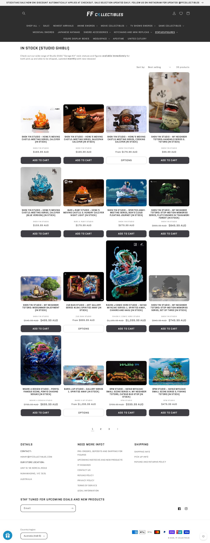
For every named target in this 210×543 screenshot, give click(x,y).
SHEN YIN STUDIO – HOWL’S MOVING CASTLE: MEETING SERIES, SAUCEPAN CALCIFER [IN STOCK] (83, 139)
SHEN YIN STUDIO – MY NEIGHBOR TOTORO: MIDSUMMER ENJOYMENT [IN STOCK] (40, 308)
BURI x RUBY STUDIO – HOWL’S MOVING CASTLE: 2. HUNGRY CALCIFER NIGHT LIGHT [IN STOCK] (83, 213)
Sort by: (141, 67)
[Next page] (117, 429)
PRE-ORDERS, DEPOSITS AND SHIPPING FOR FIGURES (100, 453)
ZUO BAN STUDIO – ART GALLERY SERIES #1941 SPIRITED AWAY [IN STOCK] (83, 308)
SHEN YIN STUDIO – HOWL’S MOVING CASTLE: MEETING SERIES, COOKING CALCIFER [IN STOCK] (126, 139)
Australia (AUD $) (32, 535)
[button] (23, 13)
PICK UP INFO (141, 456)
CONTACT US (84, 470)
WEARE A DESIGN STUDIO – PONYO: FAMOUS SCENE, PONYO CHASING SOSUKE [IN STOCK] (41, 392)
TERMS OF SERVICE (87, 485)
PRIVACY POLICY (85, 480)
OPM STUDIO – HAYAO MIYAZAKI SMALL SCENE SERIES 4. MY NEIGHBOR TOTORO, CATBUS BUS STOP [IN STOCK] (126, 393)
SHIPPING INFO (142, 451)
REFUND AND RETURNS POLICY (150, 461)
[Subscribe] (72, 508)
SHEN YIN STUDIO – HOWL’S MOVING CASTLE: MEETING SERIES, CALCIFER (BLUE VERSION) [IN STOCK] (41, 213)
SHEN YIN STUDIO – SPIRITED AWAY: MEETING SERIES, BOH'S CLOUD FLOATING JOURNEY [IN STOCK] (126, 213)
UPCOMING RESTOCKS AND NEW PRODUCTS (100, 459)
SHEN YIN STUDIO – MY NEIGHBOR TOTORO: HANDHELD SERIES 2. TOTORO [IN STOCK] (169, 139)
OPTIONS (126, 160)
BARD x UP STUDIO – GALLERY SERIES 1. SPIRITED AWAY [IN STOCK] (83, 390)
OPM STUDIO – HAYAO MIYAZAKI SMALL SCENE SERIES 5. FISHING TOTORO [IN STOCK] (169, 392)
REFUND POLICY (85, 475)
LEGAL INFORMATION (88, 490)
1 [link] (92, 429)
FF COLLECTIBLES (183, 538)
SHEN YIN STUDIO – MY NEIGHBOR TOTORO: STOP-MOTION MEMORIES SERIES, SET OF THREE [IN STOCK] (169, 308)
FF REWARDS (84, 465)
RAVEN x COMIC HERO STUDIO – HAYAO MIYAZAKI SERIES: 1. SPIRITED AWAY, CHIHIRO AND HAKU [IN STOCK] (126, 308)
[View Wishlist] (181, 13)
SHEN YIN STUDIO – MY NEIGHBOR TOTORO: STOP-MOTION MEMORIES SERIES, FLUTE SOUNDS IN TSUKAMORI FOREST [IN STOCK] (169, 214)
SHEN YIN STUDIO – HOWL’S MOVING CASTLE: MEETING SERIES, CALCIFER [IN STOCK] (41, 139)
